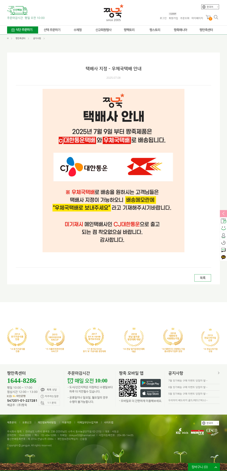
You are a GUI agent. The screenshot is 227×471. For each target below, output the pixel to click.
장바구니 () (200, 467)
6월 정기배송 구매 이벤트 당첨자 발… (188, 387)
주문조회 (184, 18)
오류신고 (27, 422)
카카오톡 (223, 257)
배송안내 (223, 221)
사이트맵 (108, 422)
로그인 (163, 18)
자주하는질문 (52, 396)
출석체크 (223, 235)
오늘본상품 (223, 243)
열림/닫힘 (223, 213)
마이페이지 (197, 18)
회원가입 (173, 18)
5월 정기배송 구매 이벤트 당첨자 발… (188, 393)
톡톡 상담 (52, 389)
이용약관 (66, 422)
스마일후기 (223, 228)
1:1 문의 (223, 250)
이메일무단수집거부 (87, 422)
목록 (203, 278)
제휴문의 (11, 422)
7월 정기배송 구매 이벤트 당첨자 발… (188, 380)
